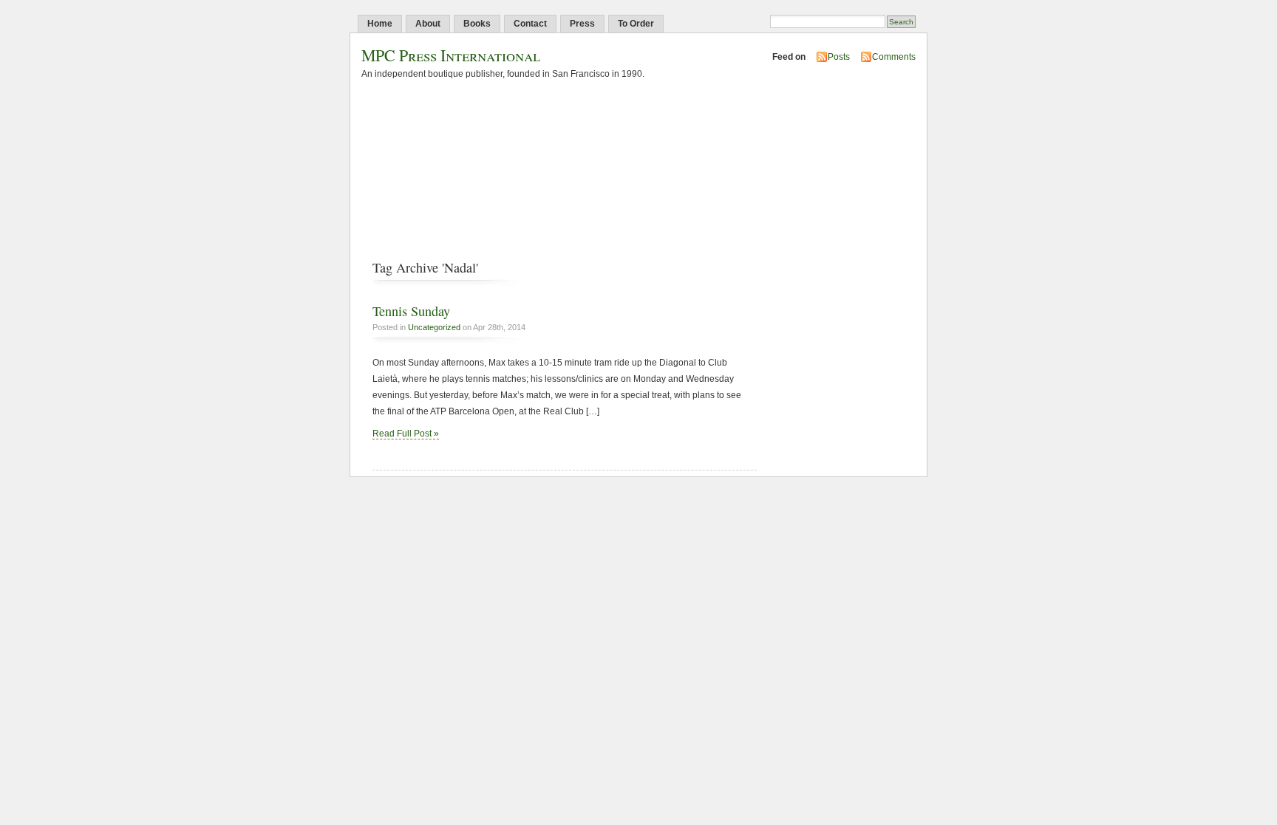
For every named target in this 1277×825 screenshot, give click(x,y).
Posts (839, 57)
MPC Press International (450, 55)
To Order (636, 23)
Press (582, 23)
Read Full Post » (405, 433)
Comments (894, 57)
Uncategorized (434, 327)
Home (379, 23)
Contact (530, 23)
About (427, 23)
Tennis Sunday (411, 311)
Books (477, 23)
